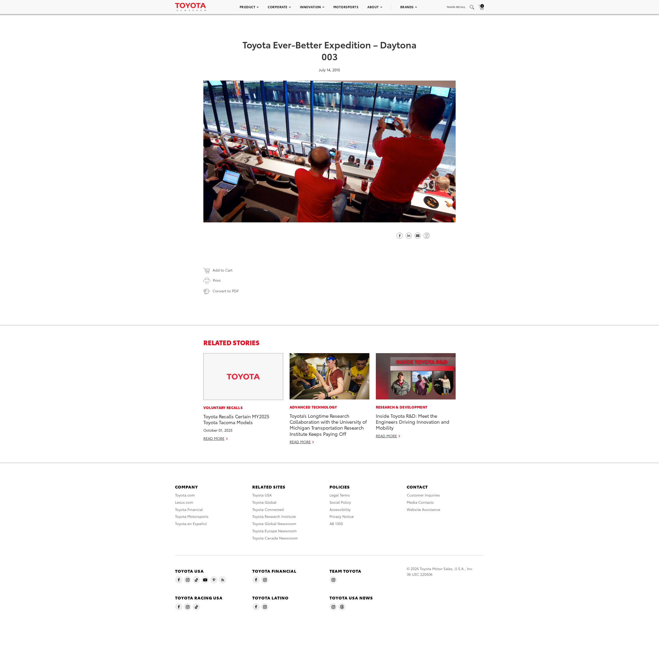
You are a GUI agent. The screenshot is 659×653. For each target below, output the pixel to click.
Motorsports (346, 7)
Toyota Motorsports (192, 516)
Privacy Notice (342, 516)
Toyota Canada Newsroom (275, 538)
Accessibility (340, 509)
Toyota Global (264, 502)
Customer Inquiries (423, 495)
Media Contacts (420, 502)
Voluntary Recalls (222, 407)
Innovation (310, 7)
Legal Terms (340, 495)
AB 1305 (336, 523)
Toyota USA (262, 495)
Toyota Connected (268, 509)
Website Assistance (423, 509)
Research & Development (402, 407)
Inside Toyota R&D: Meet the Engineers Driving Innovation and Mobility (412, 421)
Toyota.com (185, 495)
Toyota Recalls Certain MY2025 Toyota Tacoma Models (236, 419)
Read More (213, 438)
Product (248, 7)
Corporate (278, 7)
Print (217, 280)
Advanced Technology (313, 407)
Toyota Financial (189, 509)
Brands (407, 7)
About (373, 7)
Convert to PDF (226, 290)
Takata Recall (456, 7)
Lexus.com (184, 502)
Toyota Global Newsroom (274, 523)
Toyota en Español (191, 523)
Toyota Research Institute (274, 516)
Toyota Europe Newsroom (274, 530)
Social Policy (340, 502)
